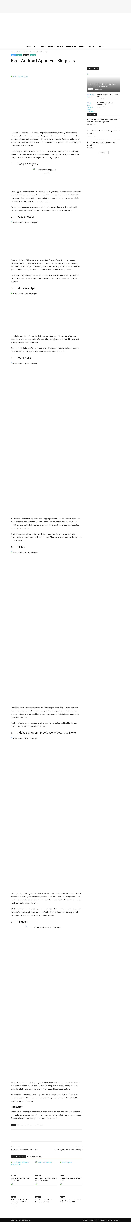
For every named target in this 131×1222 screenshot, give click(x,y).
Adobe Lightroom (28, 732)
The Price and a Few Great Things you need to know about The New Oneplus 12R (22, 1202)
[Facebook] (13, 69)
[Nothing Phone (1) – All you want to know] (91, 97)
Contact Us (117, 1220)
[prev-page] (12, 1208)
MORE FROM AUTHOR (34, 1157)
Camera (91, 89)
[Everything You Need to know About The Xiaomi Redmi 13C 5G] (71, 1190)
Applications (26, 55)
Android (25, 52)
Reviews (51, 46)
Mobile (82, 46)
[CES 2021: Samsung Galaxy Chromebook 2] (91, 108)
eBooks (101, 46)
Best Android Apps (38, 1125)
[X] (18, 69)
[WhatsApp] (22, 69)
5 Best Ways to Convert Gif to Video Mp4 (68, 1150)
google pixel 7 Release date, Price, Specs (24, 1150)
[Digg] (32, 69)
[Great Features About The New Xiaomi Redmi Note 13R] (46, 1190)
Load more (103, 153)
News (43, 46)
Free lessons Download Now (57, 732)
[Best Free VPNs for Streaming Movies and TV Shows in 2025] (46, 1168)
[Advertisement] (65, 28)
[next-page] (15, 1208)
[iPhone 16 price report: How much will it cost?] (71, 1168)
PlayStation (71, 46)
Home (29, 46)
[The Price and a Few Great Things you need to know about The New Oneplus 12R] (22, 1190)
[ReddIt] (27, 69)
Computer (92, 46)
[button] (117, 46)
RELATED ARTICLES (18, 1157)
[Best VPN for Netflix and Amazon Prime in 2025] (22, 1168)
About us (84, 1220)
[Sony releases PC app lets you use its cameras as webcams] (103, 82)
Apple (36, 46)
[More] (36, 69)
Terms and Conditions (105, 1220)
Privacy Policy (93, 1220)
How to (60, 46)
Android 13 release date (23, 1125)
